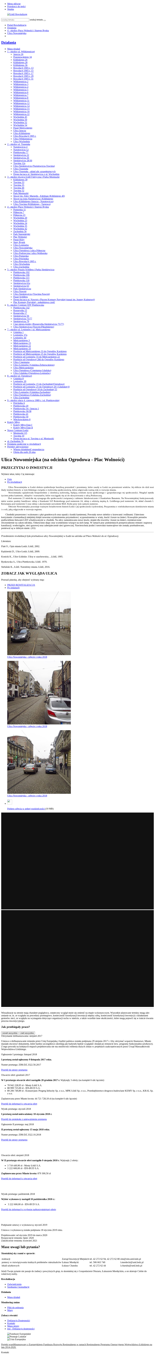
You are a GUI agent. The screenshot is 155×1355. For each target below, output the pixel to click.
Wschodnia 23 (20, 220)
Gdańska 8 (18, 378)
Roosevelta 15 (20, 310)
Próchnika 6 (19, 403)
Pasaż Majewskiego (22, 128)
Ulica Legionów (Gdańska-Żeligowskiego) (33, 365)
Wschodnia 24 (20, 223)
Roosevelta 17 (20, 313)
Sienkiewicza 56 (21, 316)
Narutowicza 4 (20, 147)
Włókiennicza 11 (21, 100)
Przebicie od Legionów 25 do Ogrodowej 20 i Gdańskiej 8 (41, 386)
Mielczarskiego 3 (21, 340)
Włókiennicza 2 (20, 81)
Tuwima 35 (18, 185)
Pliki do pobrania (15, 1307)
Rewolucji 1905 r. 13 (23, 68)
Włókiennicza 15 (21, 108)
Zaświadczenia (14, 1284)
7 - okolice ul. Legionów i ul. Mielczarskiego (28, 329)
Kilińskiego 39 (20, 179)
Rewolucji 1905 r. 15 (23, 70)
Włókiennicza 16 (21, 111)
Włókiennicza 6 (20, 92)
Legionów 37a (20, 335)
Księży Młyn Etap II (23, 427)
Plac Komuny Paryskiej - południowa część (34, 302)
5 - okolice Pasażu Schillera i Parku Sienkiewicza (30, 269)
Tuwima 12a (19, 163)
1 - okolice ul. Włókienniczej (21, 51)
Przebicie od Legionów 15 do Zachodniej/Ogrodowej (38, 384)
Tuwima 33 (18, 182)
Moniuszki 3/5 (20, 433)
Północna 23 (19, 215)
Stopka (10, 9)
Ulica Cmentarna (21, 362)
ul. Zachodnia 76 (15, 441)
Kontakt (11, 1323)
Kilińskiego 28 (20, 62)
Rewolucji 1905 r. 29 (23, 76)
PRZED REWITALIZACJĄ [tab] (21, 585)
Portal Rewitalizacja (16, 25)
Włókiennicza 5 (20, 89)
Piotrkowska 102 (21, 272)
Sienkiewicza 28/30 (22, 160)
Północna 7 (18, 212)
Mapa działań (13, 49)
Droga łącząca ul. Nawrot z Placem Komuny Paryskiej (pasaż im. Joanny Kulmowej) (54, 299)
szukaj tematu (36, 19)
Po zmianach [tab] (13, 587)
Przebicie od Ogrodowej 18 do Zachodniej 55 (35, 389)
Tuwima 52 (18, 190)
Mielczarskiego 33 (22, 348)
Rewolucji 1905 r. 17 (23, 73)
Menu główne (14, 3)
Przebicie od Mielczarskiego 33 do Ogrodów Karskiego (40, 351)
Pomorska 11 (19, 209)
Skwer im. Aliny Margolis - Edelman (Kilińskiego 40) (39, 196)
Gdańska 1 (18, 332)
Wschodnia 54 (20, 125)
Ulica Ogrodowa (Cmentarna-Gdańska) (32, 370)
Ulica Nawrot (19, 291)
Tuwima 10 (18, 436)
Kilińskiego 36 (20, 65)
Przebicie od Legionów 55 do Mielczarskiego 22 (36, 356)
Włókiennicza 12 (21, 103)
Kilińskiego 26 (20, 59)
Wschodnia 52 (20, 122)
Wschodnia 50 (20, 119)
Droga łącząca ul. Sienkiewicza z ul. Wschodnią (36, 174)
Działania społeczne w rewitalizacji (24, 444)
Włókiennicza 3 (20, 84)
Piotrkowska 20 (20, 406)
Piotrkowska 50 (20, 416)
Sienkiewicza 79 (21, 321)
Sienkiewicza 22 (21, 155)
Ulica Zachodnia (21, 267)
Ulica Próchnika (21, 258)
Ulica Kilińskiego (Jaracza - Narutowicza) (33, 201)
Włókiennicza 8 (20, 98)
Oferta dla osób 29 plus (24, 452)
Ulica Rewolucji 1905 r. (24, 136)
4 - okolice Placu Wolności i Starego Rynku (28, 30)
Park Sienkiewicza (22, 288)
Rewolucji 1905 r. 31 (23, 79)
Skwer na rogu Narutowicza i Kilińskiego (33, 198)
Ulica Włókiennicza (22, 138)
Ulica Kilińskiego (21, 133)
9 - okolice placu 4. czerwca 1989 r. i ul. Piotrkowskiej (33, 400)
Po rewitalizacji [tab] (14, 482)
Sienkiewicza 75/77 (22, 318)
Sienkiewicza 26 (21, 158)
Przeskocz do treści (16, 6)
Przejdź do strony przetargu (14, 1070)
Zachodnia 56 (19, 231)
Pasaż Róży (19, 239)
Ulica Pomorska (21, 256)
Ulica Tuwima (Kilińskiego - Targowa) (32, 204)
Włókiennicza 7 (20, 95)
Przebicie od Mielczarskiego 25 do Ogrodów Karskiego (40, 354)
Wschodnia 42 (20, 228)
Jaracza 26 (18, 54)
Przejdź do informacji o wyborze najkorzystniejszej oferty (28, 1209)
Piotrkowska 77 (20, 152)
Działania (11, 27)
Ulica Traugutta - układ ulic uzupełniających (34, 171)
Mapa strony (13, 1326)
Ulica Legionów (21, 245)
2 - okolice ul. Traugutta (18, 144)
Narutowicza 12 (21, 149)
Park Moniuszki (20, 193)
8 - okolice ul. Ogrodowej (19, 376)
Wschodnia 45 (20, 117)
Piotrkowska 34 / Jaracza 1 (26, 408)
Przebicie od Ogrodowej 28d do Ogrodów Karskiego (38, 359)
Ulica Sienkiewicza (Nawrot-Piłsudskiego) (33, 327)
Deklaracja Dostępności (18, 1320)
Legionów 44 (19, 337)
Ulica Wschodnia (21, 141)
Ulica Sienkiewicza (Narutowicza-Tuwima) (34, 166)
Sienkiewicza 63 (21, 286)
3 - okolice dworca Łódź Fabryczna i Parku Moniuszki (33, 177)
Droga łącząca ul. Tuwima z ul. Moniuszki (33, 438)
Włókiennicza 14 (21, 106)
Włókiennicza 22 (21, 114)
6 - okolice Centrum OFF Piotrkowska (25, 305)
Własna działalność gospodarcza (28, 449)
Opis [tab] (9, 479)
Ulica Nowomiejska (16, 33)
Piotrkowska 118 (21, 280)
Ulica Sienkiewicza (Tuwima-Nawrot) (31, 294)
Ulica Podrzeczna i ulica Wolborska (30, 253)
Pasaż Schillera (20, 297)
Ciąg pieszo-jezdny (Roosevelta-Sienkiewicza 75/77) (38, 324)
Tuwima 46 (18, 188)
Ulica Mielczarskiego (23, 367)
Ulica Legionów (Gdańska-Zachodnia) (31, 392)
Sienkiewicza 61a (21, 283)
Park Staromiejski (21, 234)
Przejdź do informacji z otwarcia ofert (19, 1103)
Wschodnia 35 (20, 226)
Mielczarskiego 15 (22, 343)
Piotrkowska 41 (20, 414)
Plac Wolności (20, 237)
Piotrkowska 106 (21, 275)
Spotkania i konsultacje (18, 1287)
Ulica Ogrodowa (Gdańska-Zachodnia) (32, 395)
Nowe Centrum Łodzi (17, 430)
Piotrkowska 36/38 (22, 411)
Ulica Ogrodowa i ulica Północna (29, 250)
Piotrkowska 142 (21, 307)
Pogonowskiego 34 (22, 57)
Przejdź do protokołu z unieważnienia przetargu (24, 1119)
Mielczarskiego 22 (22, 346)
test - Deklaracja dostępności (21, 1328)
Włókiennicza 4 (20, 87)
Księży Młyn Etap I (22, 425)
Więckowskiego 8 (21, 419)
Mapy (10, 1310)
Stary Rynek (19, 242)
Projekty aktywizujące (17, 446)
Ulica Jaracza (19, 130)
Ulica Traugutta (20, 168)
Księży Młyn (13, 422)
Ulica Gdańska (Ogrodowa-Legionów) (32, 373)
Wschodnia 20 (20, 217)
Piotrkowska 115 (21, 277)
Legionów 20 (19, 381)
